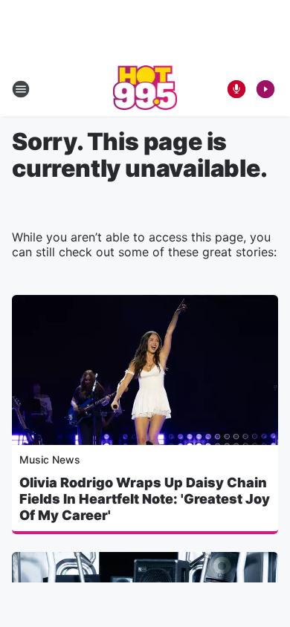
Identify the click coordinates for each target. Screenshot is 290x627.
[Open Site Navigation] (21, 89)
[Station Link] (145, 89)
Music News (49, 459)
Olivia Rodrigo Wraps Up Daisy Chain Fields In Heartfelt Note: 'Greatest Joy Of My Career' (144, 499)
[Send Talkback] (236, 89)
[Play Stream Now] (265, 89)
